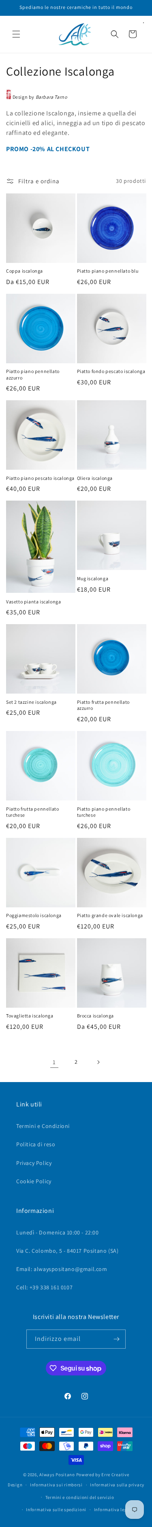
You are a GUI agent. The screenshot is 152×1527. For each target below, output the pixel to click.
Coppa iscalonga (24, 271)
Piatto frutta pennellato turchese (32, 812)
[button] (16, 34)
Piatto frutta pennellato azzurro (103, 705)
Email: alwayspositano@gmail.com (61, 1269)
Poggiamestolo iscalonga (34, 915)
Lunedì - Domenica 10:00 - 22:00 (57, 1232)
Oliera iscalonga (95, 478)
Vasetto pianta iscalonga (33, 602)
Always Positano (57, 1474)
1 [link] (54, 1062)
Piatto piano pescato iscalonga (40, 478)
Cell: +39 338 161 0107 (44, 1287)
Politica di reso (36, 1144)
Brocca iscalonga (95, 1016)
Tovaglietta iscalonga (30, 1016)
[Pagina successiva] (98, 1062)
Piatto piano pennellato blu (108, 271)
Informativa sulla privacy (117, 1485)
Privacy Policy (33, 1163)
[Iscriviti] (116, 1339)
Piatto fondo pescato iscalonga (111, 371)
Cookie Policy (33, 1181)
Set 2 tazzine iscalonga (31, 702)
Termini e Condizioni (43, 1126)
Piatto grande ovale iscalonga (110, 915)
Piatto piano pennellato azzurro (33, 374)
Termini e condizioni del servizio (79, 1497)
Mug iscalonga (93, 578)
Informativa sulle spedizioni (56, 1509)
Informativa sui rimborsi (56, 1485)
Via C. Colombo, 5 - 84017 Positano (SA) (67, 1250)
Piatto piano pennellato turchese (104, 812)
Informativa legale (114, 1509)
